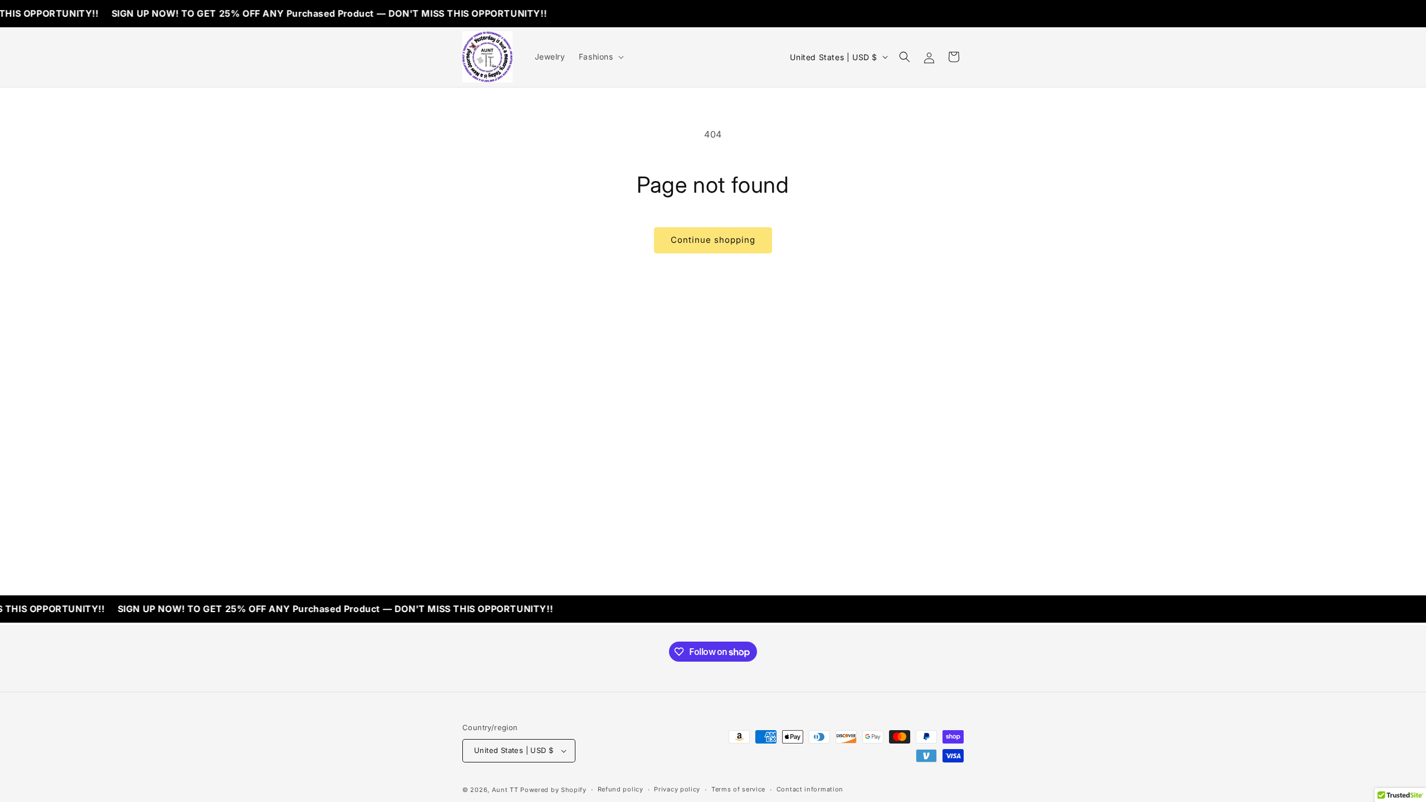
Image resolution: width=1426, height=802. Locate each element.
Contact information (810, 789)
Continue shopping (713, 239)
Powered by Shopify (553, 790)
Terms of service (738, 789)
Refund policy (620, 789)
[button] (600, 57)
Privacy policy (677, 789)
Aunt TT (505, 790)
